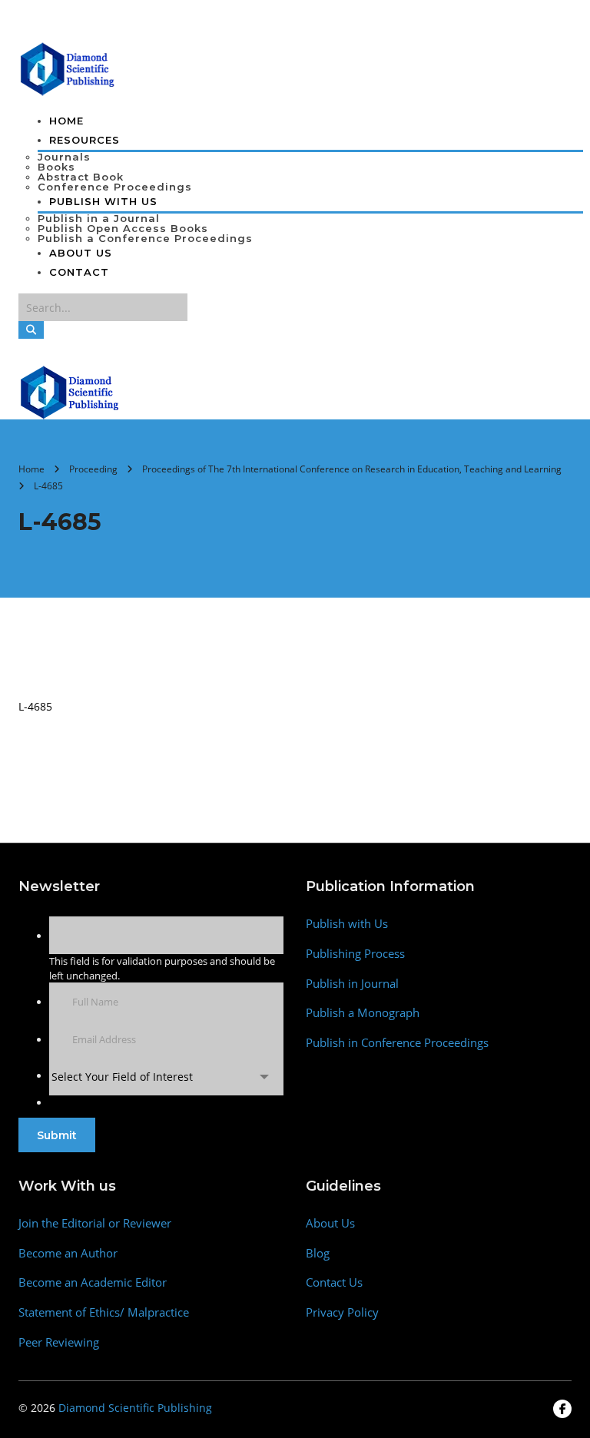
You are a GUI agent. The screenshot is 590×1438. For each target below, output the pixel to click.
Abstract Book (81, 177)
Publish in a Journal (99, 218)
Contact (79, 272)
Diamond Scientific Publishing (135, 1407)
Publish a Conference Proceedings (145, 238)
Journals (64, 157)
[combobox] (166, 1076)
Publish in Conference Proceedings (397, 1042)
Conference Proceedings (115, 187)
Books (56, 167)
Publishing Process (355, 953)
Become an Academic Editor (92, 1282)
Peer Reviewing (58, 1342)
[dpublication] (68, 68)
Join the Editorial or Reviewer (94, 1223)
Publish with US (103, 201)
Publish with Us (347, 923)
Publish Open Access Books (123, 228)
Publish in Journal (352, 983)
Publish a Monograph (362, 1013)
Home (66, 120)
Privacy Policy (342, 1312)
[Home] (70, 391)
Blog (318, 1253)
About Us (80, 253)
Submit (57, 1135)
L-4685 (35, 706)
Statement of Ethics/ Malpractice (103, 1312)
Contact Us (334, 1282)
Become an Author (68, 1253)
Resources (84, 140)
